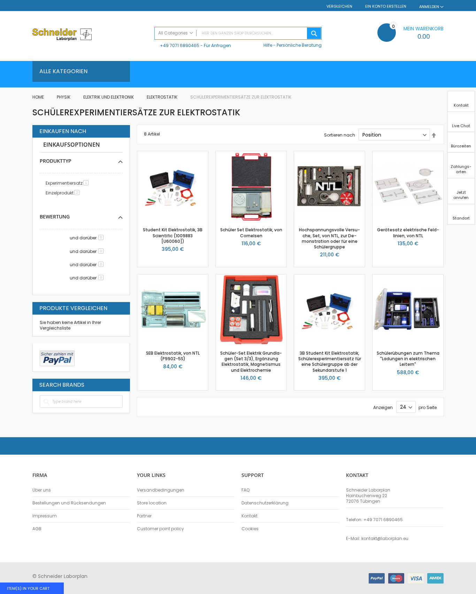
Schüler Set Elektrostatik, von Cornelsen (251, 232)
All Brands (121, 384)
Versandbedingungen (160, 490)
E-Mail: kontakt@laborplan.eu (377, 538)
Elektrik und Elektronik (109, 97)
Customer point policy (160, 529)
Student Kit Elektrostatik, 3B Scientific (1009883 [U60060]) (172, 235)
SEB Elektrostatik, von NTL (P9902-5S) (173, 356)
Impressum (44, 516)
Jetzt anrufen (461, 195)
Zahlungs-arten (461, 169)
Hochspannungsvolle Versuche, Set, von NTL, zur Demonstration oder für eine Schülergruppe (329, 238)
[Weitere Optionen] (57, 357)
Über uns (41, 490)
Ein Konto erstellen (385, 6)
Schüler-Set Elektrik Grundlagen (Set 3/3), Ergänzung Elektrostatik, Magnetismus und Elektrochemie (251, 361)
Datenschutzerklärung (265, 503)
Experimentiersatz (68, 183)
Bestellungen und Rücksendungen (69, 503)
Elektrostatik (162, 97)
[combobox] (238, 33)
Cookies (250, 529)
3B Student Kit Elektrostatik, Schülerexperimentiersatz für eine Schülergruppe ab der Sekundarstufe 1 (329, 361)
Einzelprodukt (64, 193)
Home (38, 97)
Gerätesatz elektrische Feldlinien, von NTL (408, 232)
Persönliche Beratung (299, 45)
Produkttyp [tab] (55, 160)
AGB (36, 529)
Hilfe (267, 45)
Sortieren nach (339, 135)
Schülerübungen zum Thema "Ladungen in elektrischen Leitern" (408, 358)
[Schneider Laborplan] (89, 35)
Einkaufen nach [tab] (62, 131)
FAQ (245, 490)
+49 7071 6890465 (179, 45)
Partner (144, 516)
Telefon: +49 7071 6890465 (374, 520)
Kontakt (249, 516)
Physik (64, 97)
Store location (152, 503)
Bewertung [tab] (55, 216)
